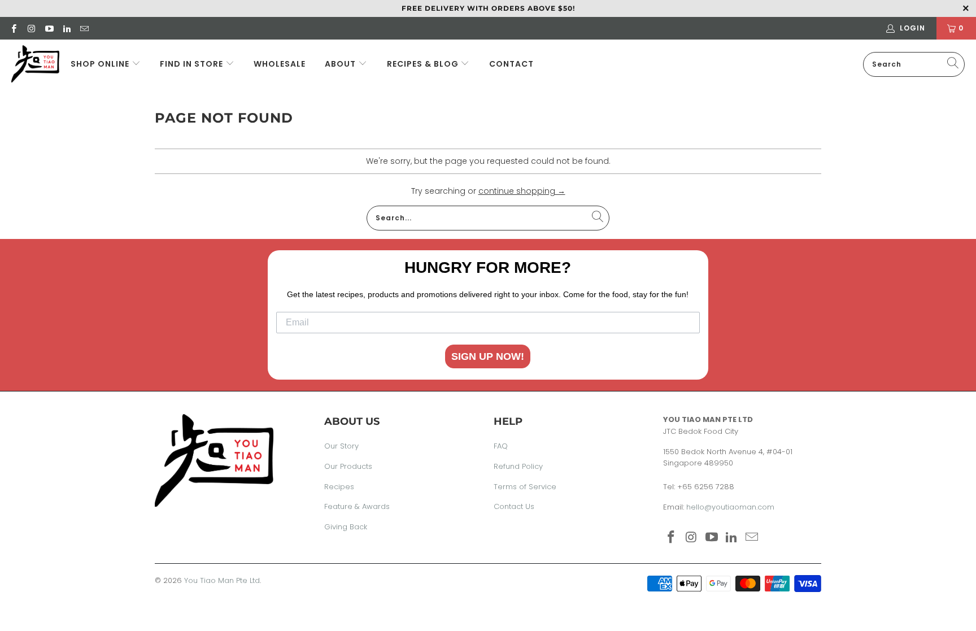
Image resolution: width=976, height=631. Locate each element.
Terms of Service (525, 486)
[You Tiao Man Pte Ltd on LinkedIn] (66, 28)
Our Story (341, 446)
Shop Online (100, 63)
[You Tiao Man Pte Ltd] (35, 64)
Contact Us (514, 506)
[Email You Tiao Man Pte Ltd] (84, 28)
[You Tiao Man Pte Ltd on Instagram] (31, 28)
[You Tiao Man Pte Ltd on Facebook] (13, 28)
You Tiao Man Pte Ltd (222, 580)
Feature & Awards (357, 506)
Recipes (339, 486)
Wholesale (280, 63)
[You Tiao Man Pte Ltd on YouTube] (49, 28)
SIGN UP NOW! (487, 356)
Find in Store (192, 63)
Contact (511, 63)
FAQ (501, 446)
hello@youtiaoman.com (730, 507)
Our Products (348, 466)
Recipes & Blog (424, 63)
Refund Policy (518, 466)
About (340, 63)
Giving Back (345, 526)
